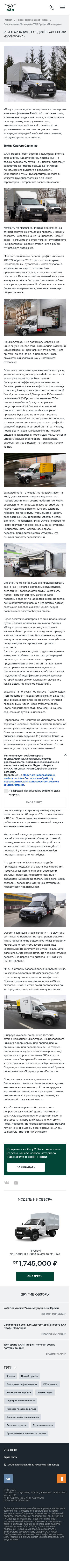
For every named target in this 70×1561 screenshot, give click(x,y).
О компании (10, 1450)
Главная (8, 20)
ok (61, 1478)
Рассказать (26, 1167)
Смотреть (35, 1276)
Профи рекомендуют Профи (32, 20)
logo (10, 7)
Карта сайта (10, 1457)
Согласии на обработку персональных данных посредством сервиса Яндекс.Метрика (31, 782)
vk (8, 1478)
